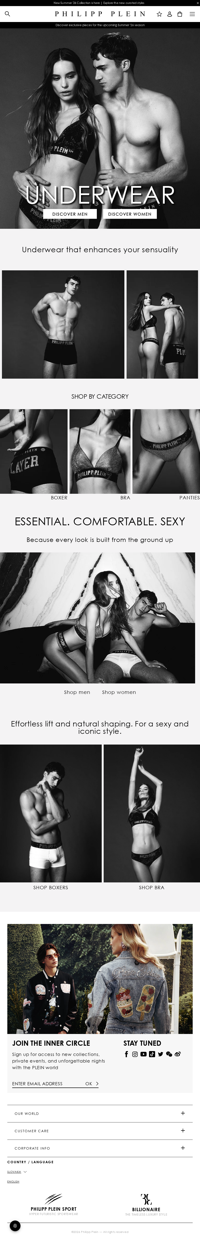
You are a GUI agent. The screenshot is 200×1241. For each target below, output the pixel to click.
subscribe (145, 90)
